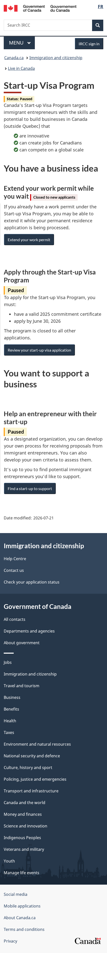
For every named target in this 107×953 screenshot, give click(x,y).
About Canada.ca (20, 917)
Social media (15, 894)
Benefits (11, 709)
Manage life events (21, 872)
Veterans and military (24, 849)
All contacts (14, 619)
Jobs (8, 662)
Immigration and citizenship (55, 57)
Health (10, 721)
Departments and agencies (29, 631)
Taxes (9, 732)
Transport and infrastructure (31, 791)
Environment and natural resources (37, 744)
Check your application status (31, 582)
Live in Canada (21, 68)
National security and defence (32, 756)
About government (22, 642)
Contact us (14, 570)
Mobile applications (22, 906)
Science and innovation (25, 826)
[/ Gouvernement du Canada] (40, 7)
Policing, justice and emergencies (35, 779)
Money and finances (23, 814)
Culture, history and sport (28, 767)
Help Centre (15, 558)
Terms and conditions (24, 929)
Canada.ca (14, 57)
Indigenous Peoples (22, 837)
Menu (17, 42)
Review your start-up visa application (39, 350)
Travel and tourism (21, 685)
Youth (9, 861)
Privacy (10, 941)
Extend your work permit (29, 239)
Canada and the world (24, 802)
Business (12, 697)
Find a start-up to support (30, 488)
